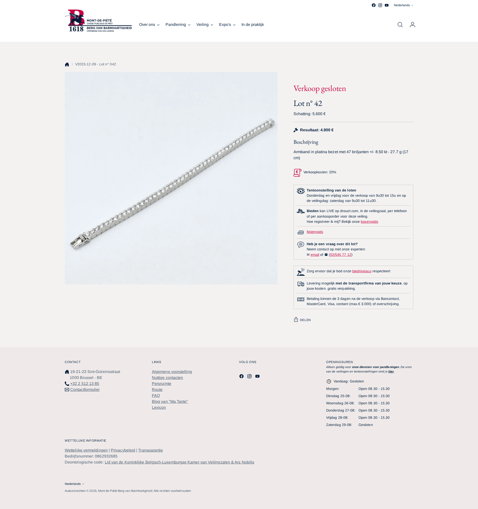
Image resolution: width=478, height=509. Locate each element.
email (315, 255)
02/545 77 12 (340, 255)
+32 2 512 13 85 (84, 383)
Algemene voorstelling (172, 372)
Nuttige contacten (167, 377)
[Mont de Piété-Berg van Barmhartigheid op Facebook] (373, 5)
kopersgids (369, 222)
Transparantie (150, 450)
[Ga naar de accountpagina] (411, 25)
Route (157, 389)
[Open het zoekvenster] (400, 25)
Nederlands (402, 5)
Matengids (315, 232)
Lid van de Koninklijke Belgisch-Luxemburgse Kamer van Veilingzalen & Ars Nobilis (179, 462)
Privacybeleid (123, 450)
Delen (305, 320)
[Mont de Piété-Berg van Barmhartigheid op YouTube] (386, 5)
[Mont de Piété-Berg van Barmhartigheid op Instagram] (380, 5)
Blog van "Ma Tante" (170, 401)
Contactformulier (85, 389)
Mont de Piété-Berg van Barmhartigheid (125, 491)
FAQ (156, 395)
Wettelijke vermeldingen (86, 450)
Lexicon (159, 407)
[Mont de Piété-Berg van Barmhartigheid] (98, 20)
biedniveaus (361, 271)
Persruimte (161, 383)
